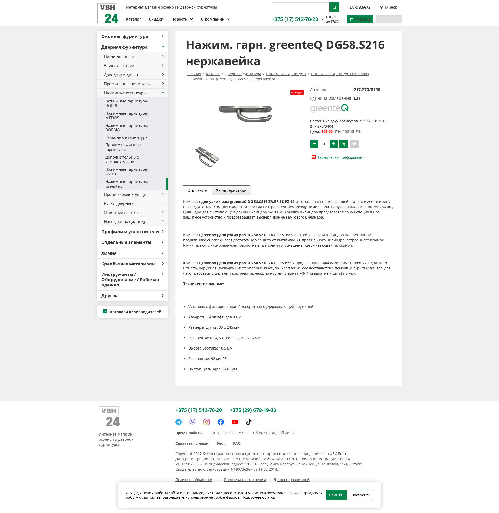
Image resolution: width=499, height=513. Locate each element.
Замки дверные (119, 65)
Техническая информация (341, 157)
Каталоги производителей (135, 311)
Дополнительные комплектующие (122, 159)
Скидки (156, 19)
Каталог (133, 19)
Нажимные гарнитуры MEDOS (126, 115)
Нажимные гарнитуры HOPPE (126, 103)
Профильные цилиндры (127, 83)
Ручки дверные (118, 203)
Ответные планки (121, 212)
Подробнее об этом (258, 497)
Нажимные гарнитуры (125, 92)
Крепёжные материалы (128, 264)
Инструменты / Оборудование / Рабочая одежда (130, 279)
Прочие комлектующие (126, 194)
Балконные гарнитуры (126, 137)
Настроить (360, 494)
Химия (109, 253)
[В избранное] (354, 144)
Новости (179, 19)
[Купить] (343, 144)
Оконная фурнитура (124, 36)
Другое (109, 296)
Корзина (363, 19)
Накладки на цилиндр (125, 221)
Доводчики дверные (123, 74)
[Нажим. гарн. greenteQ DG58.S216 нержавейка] (244, 111)
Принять (336, 494)
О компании (213, 19)
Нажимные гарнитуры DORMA (126, 128)
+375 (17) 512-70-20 (295, 19)
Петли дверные (119, 56)
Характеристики (231, 190)
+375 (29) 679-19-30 (253, 409)
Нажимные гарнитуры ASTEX (126, 171)
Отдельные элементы (126, 242)
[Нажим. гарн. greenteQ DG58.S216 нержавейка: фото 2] (206, 156)
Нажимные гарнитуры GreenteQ (126, 184)
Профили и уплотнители (130, 231)
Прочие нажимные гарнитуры (123, 147)
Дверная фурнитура (124, 47)
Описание (197, 190)
